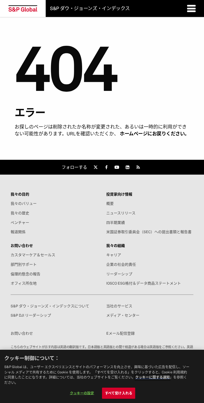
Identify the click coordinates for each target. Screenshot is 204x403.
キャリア (113, 255)
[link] (95, 167)
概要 (110, 203)
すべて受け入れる (118, 393)
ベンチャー (20, 222)
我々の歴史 (20, 213)
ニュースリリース (120, 213)
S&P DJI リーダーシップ (31, 315)
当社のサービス (119, 306)
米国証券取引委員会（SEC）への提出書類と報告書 (149, 232)
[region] (102, 376)
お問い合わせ (22, 333)
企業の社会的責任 (121, 264)
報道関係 (18, 232)
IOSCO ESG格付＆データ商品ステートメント (143, 283)
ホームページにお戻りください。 (154, 133)
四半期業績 (115, 222)
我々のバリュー (24, 203)
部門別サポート (24, 264)
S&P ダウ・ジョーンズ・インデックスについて (50, 306)
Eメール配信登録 (120, 333)
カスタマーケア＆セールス (33, 255)
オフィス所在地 (24, 283)
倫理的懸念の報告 (25, 274)
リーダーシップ (119, 274)
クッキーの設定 (82, 393)
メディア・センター (122, 315)
